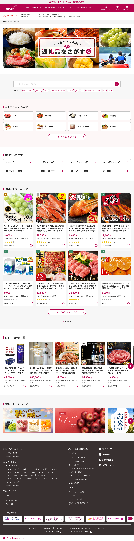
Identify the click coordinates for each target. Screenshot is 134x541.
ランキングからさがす (12, 482)
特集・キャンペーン (65, 8)
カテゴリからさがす (12, 465)
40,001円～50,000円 (47, 171)
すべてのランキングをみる (67, 312)
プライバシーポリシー (52, 531)
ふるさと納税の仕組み (76, 461)
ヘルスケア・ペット (33, 478)
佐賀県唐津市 (86, 386)
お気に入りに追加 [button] (31, 245)
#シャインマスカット (93, 90)
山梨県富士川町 (9, 246)
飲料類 (17, 472)
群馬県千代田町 (9, 386)
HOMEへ (67, 321)
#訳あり (38, 90)
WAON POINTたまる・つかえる (79, 475)
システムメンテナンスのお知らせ (48, 14)
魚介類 (17, 469)
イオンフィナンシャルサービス (79, 531)
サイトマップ (33, 528)
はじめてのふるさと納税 (77, 457)
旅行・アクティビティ (15, 478)
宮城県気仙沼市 (42, 246)
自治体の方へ (108, 465)
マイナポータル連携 (75, 499)
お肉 (9, 469)
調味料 (50, 472)
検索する (117, 84)
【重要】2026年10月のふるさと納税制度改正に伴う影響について (58, 17)
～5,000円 (10, 162)
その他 (54, 478)
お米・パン (27, 469)
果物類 (37, 469)
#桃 (82, 90)
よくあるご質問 (74, 483)
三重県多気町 (34, 386)
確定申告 (72, 495)
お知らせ (106, 454)
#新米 (46, 90)
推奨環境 (47, 528)
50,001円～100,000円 (80, 171)
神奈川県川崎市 (9, 303)
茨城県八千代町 (107, 246)
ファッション (42, 475)
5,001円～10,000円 (46, 162)
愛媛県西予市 (106, 303)
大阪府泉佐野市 (74, 246)
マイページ (107, 449)
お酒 (9, 472)
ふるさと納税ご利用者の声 (78, 479)
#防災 (110, 90)
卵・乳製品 (55, 469)
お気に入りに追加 (24, 385)
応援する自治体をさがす (33, 8)
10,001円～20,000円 (79, 162)
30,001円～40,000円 (14, 171)
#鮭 (77, 90)
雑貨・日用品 (12, 475)
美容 (32, 475)
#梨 (104, 90)
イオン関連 (9, 504)
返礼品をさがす (50, 8)
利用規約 (60, 528)
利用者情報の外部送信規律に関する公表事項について (87, 528)
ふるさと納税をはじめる (83, 8)
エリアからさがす (11, 453)
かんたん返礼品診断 (75, 472)
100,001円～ (108, 171)
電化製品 (24, 475)
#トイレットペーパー (58, 90)
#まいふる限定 (28, 90)
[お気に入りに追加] (31, 245)
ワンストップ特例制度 (76, 492)
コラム (7, 495)
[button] (131, 366)
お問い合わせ (108, 460)
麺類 (33, 472)
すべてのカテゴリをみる (67, 137)
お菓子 (25, 472)
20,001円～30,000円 (111, 162)
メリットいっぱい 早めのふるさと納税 (81, 468)
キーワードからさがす (12, 456)
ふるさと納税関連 (11, 500)
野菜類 (45, 469)
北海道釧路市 (60, 386)
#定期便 (70, 90)
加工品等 (41, 472)
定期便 (46, 478)
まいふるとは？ (74, 465)
